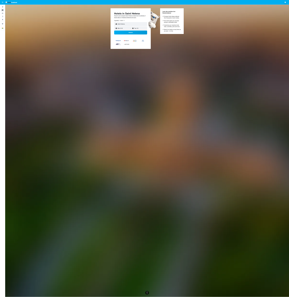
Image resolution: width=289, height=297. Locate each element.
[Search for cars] (3, 13)
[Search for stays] (3, 10)
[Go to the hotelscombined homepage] (11, 2)
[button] (2, 2)
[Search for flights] (3, 6)
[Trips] (3, 23)
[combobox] (119, 20)
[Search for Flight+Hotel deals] (3, 16)
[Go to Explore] (3, 19)
